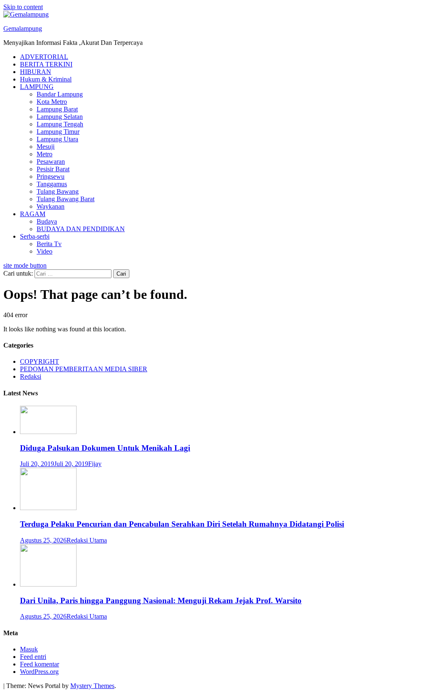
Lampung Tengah (60, 124)
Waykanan (50, 206)
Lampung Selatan (60, 116)
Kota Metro (52, 101)
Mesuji (45, 146)
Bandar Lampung (60, 94)
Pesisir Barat (53, 169)
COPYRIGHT (39, 361)
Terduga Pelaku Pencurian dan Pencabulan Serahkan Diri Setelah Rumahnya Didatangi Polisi (182, 524)
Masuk (29, 649)
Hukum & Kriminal (46, 79)
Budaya (47, 221)
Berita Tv (49, 243)
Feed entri (33, 656)
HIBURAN (35, 71)
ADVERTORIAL (44, 56)
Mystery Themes (92, 685)
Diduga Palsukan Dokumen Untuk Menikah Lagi (105, 448)
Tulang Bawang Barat (65, 198)
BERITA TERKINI (46, 64)
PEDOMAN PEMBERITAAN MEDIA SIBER (83, 368)
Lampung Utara (57, 139)
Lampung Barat (57, 109)
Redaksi (30, 376)
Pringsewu (50, 176)
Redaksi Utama (87, 540)
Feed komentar (39, 664)
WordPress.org (39, 671)
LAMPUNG (37, 86)
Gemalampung (22, 28)
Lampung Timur (58, 131)
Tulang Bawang (58, 191)
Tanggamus (52, 183)
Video (44, 251)
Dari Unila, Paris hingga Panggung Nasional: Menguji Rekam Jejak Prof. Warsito (161, 600)
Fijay (95, 463)
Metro (44, 154)
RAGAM (32, 213)
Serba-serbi (35, 236)
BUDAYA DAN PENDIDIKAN (81, 228)
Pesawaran (51, 161)
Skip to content (23, 6)
